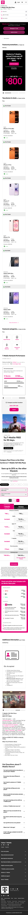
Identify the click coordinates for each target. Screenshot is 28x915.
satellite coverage (9, 726)
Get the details (14, 64)
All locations (6, 38)
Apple (7, 730)
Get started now (8, 448)
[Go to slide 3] (19, 93)
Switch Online (14, 32)
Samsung (11, 730)
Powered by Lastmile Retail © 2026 (14, 912)
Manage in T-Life (14, 28)
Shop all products (14, 322)
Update (14, 409)
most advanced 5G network (10, 724)
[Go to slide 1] (5, 93)
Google (19, 730)
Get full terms (14, 68)
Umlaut (15, 362)
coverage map (17, 364)
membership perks (7, 720)
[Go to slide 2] (12, 93)
